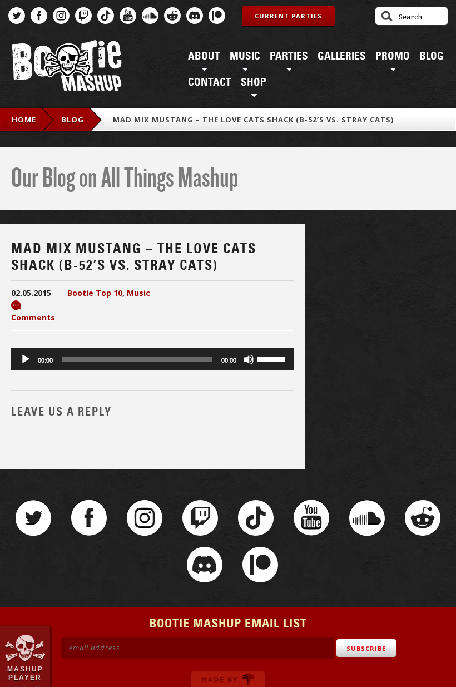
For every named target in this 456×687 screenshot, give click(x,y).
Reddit (172, 15)
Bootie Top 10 (94, 293)
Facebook (39, 15)
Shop (253, 82)
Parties (289, 56)
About (204, 56)
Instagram (61, 15)
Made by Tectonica (228, 679)
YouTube (128, 15)
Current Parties (288, 16)
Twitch (83, 15)
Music (245, 56)
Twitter (16, 15)
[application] (152, 359)
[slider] (273, 358)
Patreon (217, 15)
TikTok (105, 15)
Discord (194, 15)
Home (24, 120)
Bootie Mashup (66, 67)
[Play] (25, 359)
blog (72, 120)
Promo (392, 56)
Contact (209, 82)
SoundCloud (150, 15)
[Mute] (248, 359)
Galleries (342, 56)
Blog (431, 56)
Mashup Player (25, 673)
